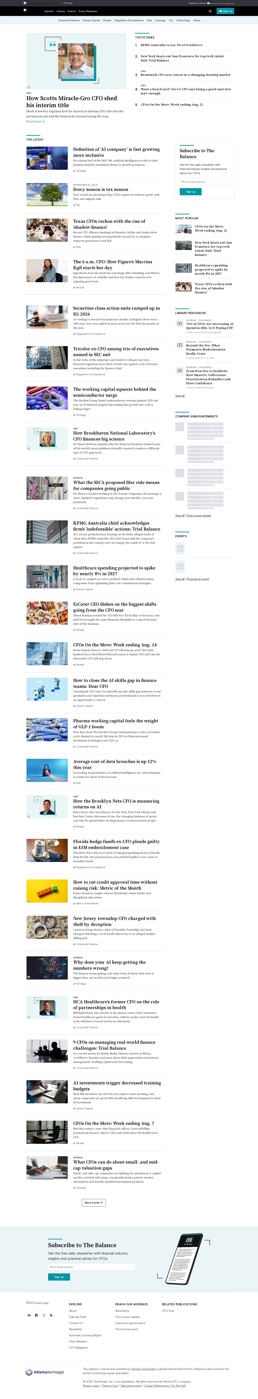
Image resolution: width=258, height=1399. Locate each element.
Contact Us (76, 1323)
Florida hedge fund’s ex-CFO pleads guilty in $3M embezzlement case (116, 844)
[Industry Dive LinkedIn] (29, 1315)
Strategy (160, 20)
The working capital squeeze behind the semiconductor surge (114, 392)
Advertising (122, 1310)
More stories (92, 1202)
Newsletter (75, 1329)
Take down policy (131, 1385)
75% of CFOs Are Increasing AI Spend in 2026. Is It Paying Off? (210, 326)
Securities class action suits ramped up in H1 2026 (116, 311)
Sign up (227, 10)
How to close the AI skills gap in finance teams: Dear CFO (115, 683)
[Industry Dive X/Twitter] (44, 1315)
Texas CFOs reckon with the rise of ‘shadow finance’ (109, 224)
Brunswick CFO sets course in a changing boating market (186, 75)
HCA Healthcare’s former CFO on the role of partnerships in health (116, 1005)
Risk (149, 20)
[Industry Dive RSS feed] (51, 1315)
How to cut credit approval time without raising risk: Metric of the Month (115, 885)
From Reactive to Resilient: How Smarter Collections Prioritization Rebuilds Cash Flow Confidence (208, 377)
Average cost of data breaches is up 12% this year (114, 764)
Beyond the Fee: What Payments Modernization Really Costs (206, 349)
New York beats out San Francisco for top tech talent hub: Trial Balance (182, 58)
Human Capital (91, 20)
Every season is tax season (100, 189)
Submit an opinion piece (130, 1323)
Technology (183, 20)
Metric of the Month (87, 903)
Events (72, 11)
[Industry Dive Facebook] (36, 1315)
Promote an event (198, 579)
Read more (35, 121)
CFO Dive (68, 3)
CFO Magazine (78, 1347)
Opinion (49, 11)
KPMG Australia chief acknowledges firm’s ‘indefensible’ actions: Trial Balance (116, 526)
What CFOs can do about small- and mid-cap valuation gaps (115, 1165)
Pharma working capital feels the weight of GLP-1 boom (115, 724)
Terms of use (110, 1385)
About (73, 1310)
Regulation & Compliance (129, 20)
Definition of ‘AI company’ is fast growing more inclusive (116, 152)
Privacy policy (91, 1385)
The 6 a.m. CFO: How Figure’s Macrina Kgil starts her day (112, 265)
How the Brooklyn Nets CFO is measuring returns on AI (116, 804)
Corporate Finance (69, 20)
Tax (171, 20)
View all (179, 395)
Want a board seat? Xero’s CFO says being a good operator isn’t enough (186, 91)
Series (196, 20)
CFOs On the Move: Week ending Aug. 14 (115, 645)
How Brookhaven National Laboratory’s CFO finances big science (114, 436)
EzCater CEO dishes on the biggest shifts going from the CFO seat (114, 607)
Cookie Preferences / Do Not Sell (165, 1385)
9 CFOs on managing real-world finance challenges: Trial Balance (114, 1045)
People (107, 20)
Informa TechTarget (143, 1369)
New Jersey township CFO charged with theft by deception (114, 921)
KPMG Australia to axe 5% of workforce (172, 45)
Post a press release (199, 515)
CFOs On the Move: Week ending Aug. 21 (172, 104)
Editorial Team (77, 1317)
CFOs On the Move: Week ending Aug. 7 (113, 1123)
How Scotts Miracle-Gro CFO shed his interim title (71, 101)
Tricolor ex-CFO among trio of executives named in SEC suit (116, 352)
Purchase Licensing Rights (85, 1335)
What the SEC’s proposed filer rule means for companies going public (116, 485)
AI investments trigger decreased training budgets (117, 1086)
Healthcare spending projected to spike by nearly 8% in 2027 (114, 571)
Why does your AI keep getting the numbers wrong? (109, 965)
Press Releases (88, 11)
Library (61, 11)
